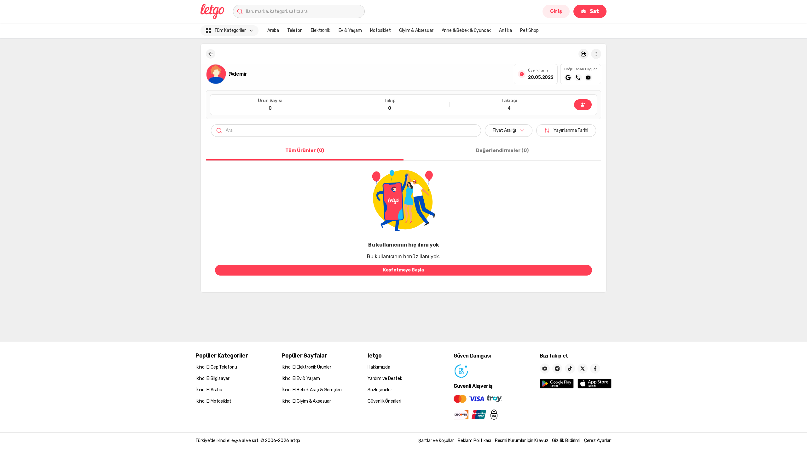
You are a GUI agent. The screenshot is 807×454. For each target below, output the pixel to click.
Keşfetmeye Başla (403, 270)
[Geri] (210, 54)
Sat (594, 11)
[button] (583, 54)
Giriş (556, 11)
